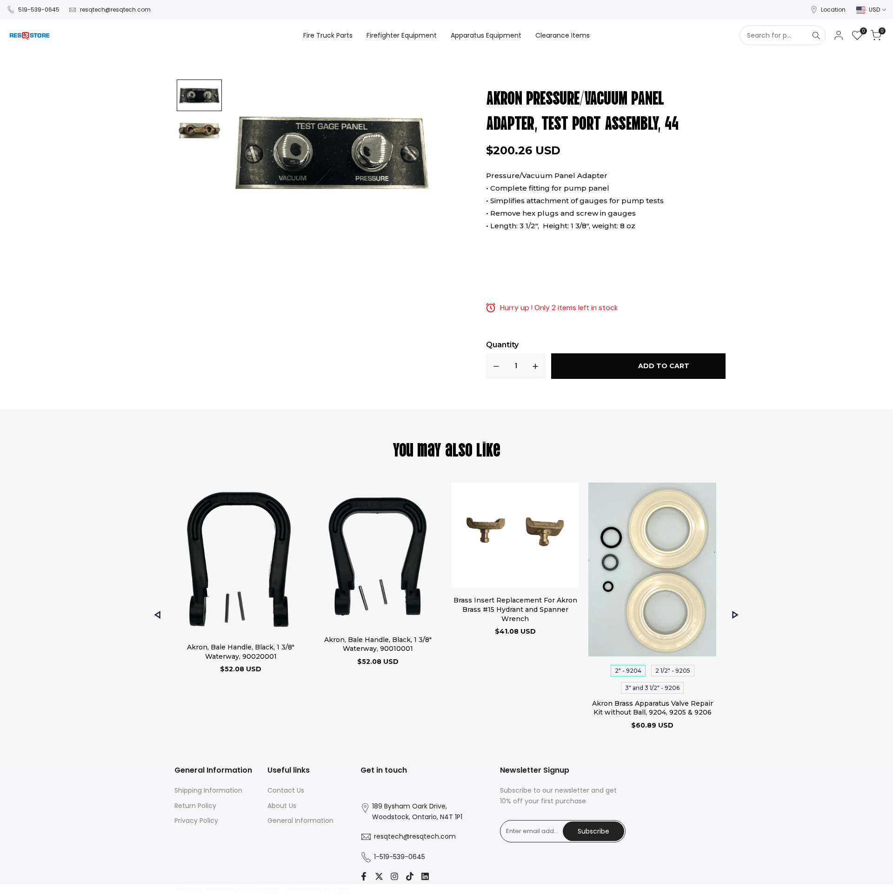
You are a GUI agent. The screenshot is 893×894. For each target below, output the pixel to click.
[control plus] (535, 366)
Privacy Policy (196, 820)
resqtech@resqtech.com (115, 9)
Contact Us (285, 790)
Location (833, 9)
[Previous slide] (157, 614)
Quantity (502, 344)
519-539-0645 (39, 9)
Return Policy (195, 805)
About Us (281, 805)
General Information (300, 820)
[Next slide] (735, 614)
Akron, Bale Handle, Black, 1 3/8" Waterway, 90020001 (240, 652)
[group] (199, 95)
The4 (341, 889)
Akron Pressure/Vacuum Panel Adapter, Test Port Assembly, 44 (582, 109)
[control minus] (496, 366)
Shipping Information (208, 790)
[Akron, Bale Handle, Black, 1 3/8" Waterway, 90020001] (241, 560)
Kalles (270, 889)
